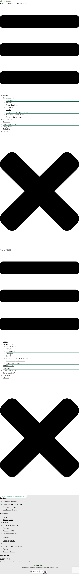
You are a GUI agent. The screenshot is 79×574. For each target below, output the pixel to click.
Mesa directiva (11, 105)
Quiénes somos (8, 98)
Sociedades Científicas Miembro (17, 112)
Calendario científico (10, 124)
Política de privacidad (24, 561)
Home (5, 95)
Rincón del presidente (14, 117)
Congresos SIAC (9, 127)
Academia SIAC (8, 119)
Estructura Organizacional (15, 115)
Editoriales (7, 129)
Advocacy (6, 122)
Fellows (6, 131)
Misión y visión (11, 100)
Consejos (9, 107)
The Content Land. (53, 567)
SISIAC (8, 110)
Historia (9, 103)
